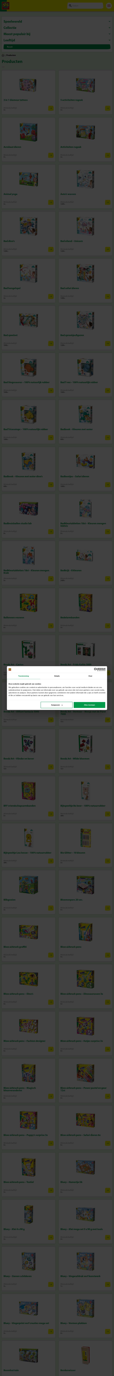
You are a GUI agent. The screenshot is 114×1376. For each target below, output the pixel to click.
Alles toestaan (89, 705)
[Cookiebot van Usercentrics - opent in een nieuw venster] (95, 669)
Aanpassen (55, 705)
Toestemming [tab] (23, 676)
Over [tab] (90, 676)
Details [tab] (57, 676)
